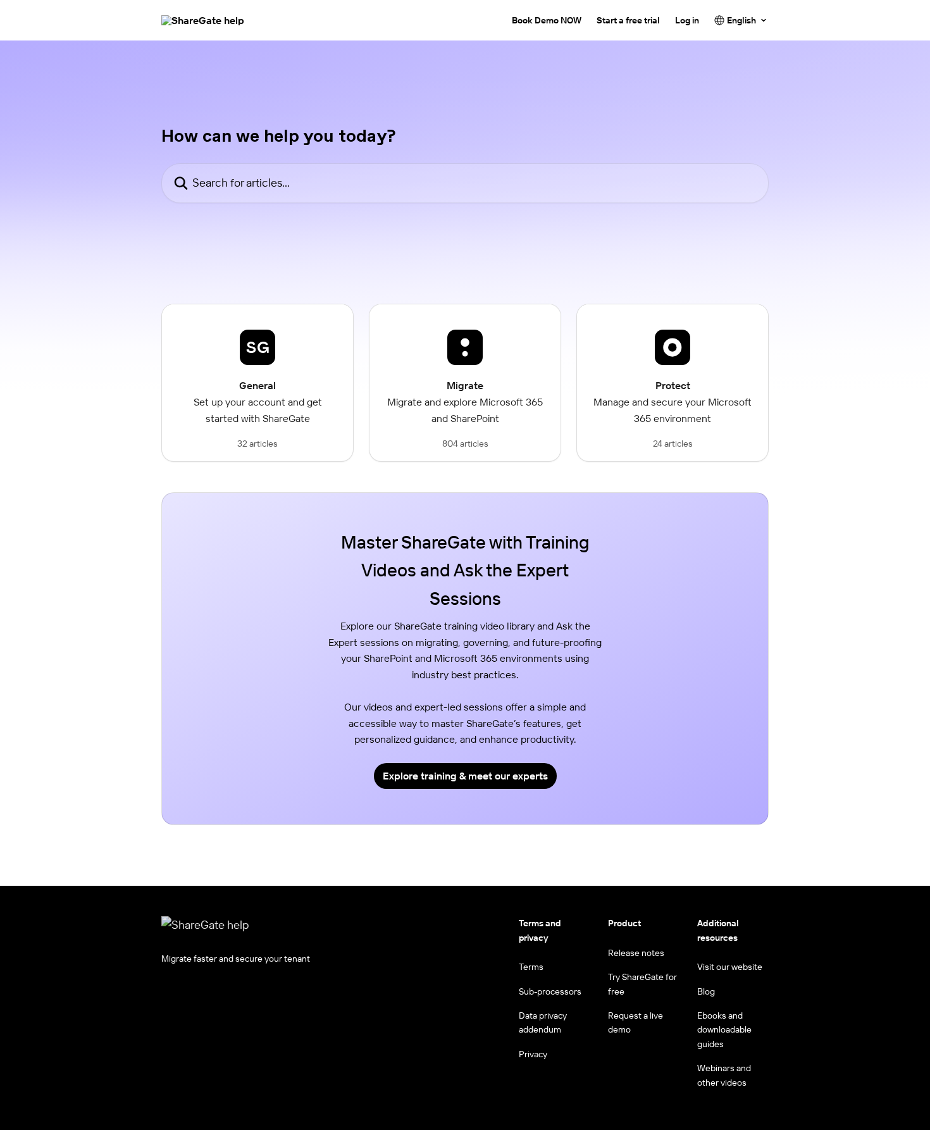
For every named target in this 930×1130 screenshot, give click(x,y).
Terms (531, 966)
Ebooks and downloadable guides (724, 1030)
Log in (687, 20)
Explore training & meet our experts (465, 775)
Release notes (636, 953)
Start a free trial (628, 20)
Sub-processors (550, 991)
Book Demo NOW (546, 20)
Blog (706, 991)
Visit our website (729, 966)
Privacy (533, 1054)
